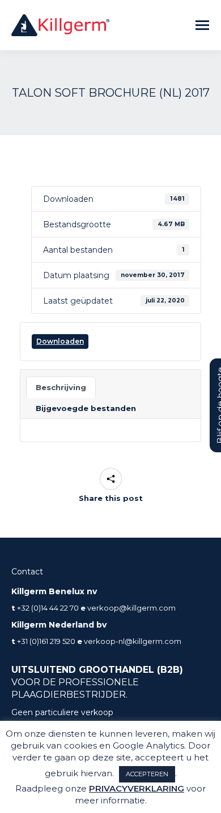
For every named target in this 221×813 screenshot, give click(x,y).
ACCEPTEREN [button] (147, 774)
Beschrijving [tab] (61, 387)
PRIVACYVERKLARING (136, 788)
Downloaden (60, 341)
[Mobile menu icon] (202, 25)
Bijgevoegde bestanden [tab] (86, 408)
